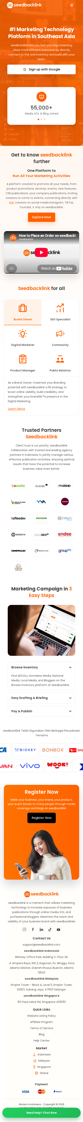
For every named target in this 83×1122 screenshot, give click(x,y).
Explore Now (41, 217)
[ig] (24, 929)
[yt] (58, 929)
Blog (41, 1034)
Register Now (42, 818)
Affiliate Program (41, 1022)
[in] (41, 929)
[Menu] (72, 5)
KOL (11, 202)
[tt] (50, 929)
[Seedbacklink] (24, 5)
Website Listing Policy (41, 1016)
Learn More (16, 409)
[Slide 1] (38, 119)
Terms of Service (41, 1028)
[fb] (33, 929)
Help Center (42, 1040)
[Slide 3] (44, 119)
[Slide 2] (41, 119)
